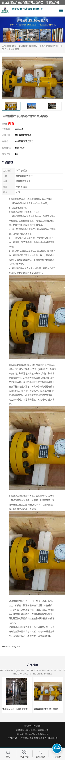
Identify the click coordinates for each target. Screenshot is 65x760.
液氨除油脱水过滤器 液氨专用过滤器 (19, 709)
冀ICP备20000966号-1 (41, 730)
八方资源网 (24, 738)
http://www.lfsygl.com (11, 647)
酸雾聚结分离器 (36, 46)
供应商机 (23, 46)
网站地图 (53, 738)
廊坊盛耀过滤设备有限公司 (26, 734)
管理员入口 (43, 738)
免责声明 (33, 738)
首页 (14, 46)
